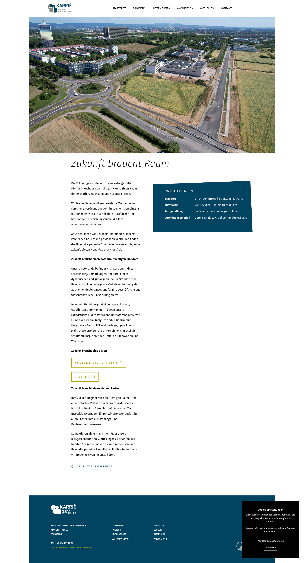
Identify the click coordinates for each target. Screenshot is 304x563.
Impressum (159, 534)
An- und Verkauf (121, 539)
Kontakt (226, 8)
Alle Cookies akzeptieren (271, 541)
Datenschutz (160, 539)
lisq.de (82, 377)
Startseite (119, 8)
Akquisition (185, 8)
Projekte (139, 8)
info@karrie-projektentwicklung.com (71, 547)
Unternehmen (160, 8)
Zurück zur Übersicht (95, 466)
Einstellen (271, 547)
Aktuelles (207, 8)
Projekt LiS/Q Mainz (96, 363)
